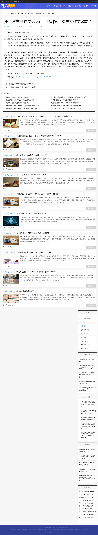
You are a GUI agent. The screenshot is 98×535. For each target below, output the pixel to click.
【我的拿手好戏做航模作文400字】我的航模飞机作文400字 (88, 435)
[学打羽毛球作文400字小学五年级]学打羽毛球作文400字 (87, 375)
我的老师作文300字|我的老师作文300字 (31, 155)
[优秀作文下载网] (8, 7)
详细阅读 (90, 130)
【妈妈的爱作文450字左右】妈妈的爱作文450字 (20, 100)
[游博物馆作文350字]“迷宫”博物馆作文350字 (22, 87)
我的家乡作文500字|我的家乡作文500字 (17, 103)
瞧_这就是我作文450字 (25, 291)
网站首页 (47, 6)
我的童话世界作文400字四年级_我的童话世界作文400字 (22, 105)
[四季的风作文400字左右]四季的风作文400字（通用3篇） (38, 194)
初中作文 (62, 6)
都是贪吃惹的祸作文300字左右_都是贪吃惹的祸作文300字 (38, 136)
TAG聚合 (20, 1)
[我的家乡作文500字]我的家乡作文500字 (21, 84)
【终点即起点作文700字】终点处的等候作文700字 (66, 108)
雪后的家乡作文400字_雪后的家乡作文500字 (33, 252)
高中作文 (70, 6)
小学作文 (55, 6)
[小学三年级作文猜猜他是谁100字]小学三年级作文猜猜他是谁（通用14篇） (45, 116)
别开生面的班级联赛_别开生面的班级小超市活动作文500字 (68, 97)
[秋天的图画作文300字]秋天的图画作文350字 (64, 100)
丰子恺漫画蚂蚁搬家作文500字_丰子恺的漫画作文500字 (88, 404)
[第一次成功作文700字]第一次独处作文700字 (33, 213)
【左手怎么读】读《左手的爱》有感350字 (32, 175)
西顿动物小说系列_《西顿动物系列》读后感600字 (66, 105)
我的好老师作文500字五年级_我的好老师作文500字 (36, 272)
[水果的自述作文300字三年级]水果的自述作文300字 (88, 426)
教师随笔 (93, 6)
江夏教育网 (4, 1)
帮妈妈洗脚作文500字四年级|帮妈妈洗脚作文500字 (66, 103)
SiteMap (15, 1)
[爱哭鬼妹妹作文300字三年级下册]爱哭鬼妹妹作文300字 (87, 478)
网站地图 (10, 1)
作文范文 (85, 6)
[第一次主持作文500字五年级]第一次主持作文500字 (40, 13)
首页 (6, 13)
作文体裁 (78, 6)
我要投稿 (94, 1)
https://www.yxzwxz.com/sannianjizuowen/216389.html (33, 77)
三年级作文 (19, 13)
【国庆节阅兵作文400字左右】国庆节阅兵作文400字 (21, 108)
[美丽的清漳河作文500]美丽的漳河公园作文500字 (35, 233)
